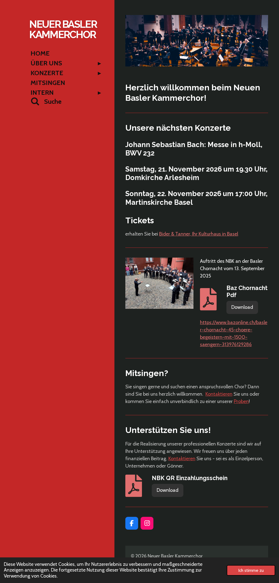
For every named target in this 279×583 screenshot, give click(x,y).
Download (242, 307)
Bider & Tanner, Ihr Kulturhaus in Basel (198, 234)
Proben (241, 401)
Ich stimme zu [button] (251, 570)
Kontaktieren (218, 394)
